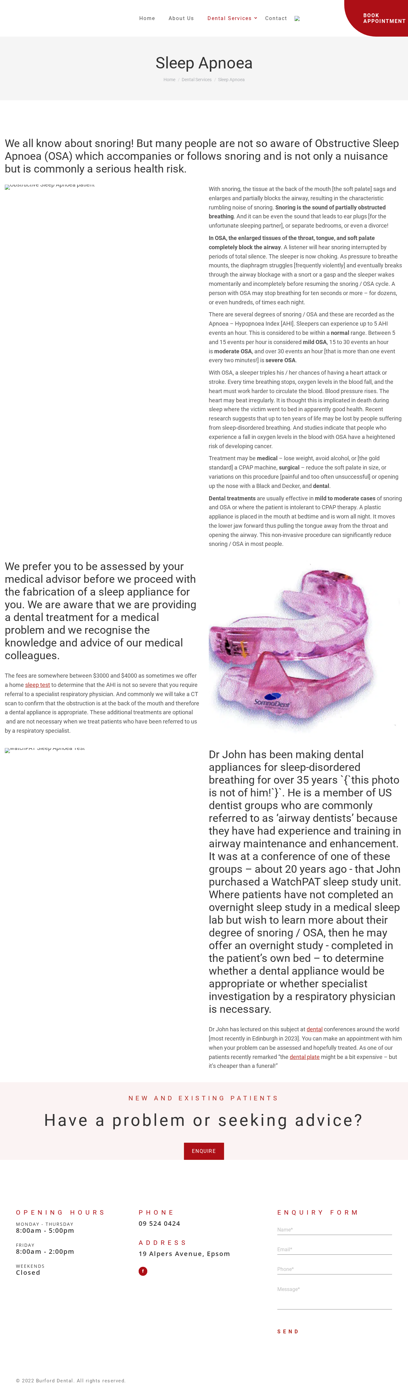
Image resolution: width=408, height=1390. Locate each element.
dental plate (305, 1057)
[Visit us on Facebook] (143, 1271)
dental (315, 1029)
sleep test (37, 684)
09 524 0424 (159, 1223)
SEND (288, 1332)
